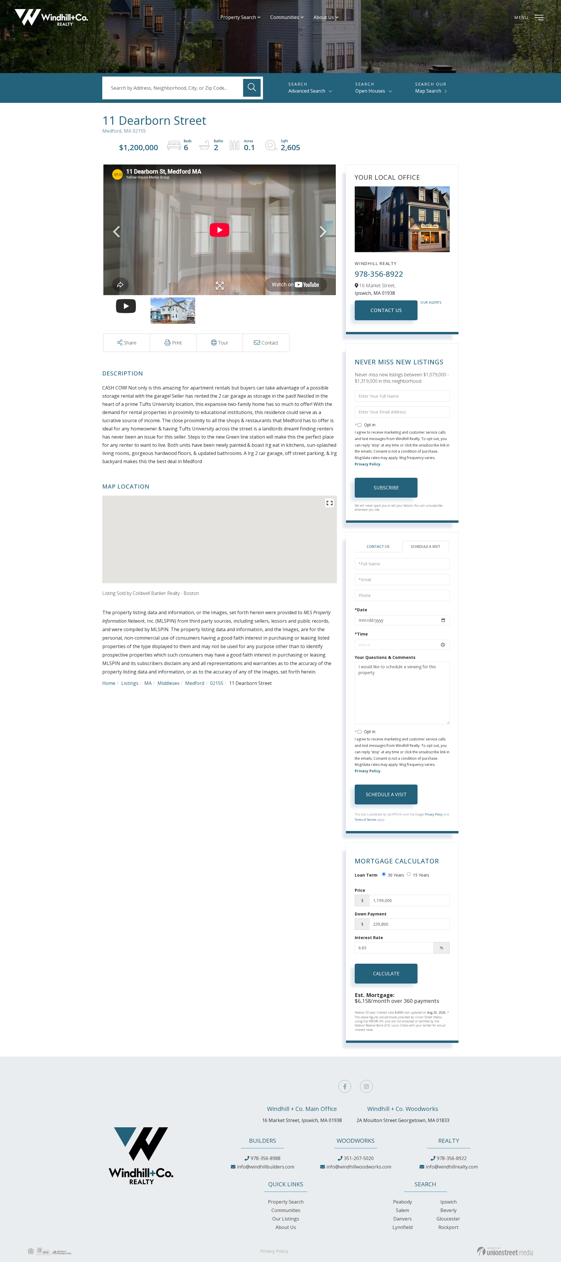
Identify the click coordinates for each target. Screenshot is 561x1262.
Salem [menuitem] (402, 1210)
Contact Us (386, 310)
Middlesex (168, 683)
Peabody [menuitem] (402, 1202)
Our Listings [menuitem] (285, 1219)
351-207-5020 (359, 1158)
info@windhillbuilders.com (265, 1167)
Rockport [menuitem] (448, 1227)
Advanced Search (306, 91)
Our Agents (430, 302)
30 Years (396, 875)
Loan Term (366, 875)
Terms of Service (365, 820)
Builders (262, 1141)
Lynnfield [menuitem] (402, 1227)
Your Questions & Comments (385, 657)
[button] (252, 88)
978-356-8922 (379, 274)
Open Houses (370, 91)
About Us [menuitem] (324, 17)
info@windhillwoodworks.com (358, 1167)
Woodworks (356, 1141)
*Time (361, 634)
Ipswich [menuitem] (448, 1202)
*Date (361, 609)
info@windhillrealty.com (452, 1167)
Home (108, 683)
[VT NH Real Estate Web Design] (505, 1251)
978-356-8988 (265, 1158)
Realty (448, 1141)
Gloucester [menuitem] (448, 1219)
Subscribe (386, 487)
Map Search (428, 91)
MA (148, 683)
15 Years (421, 875)
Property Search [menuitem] (238, 17)
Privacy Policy (367, 464)
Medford (194, 683)
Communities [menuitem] (284, 17)
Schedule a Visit (425, 546)
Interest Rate (369, 937)
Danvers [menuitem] (402, 1219)
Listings (129, 683)
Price (360, 890)
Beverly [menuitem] (448, 1210)
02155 (216, 683)
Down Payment (371, 914)
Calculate (386, 973)
